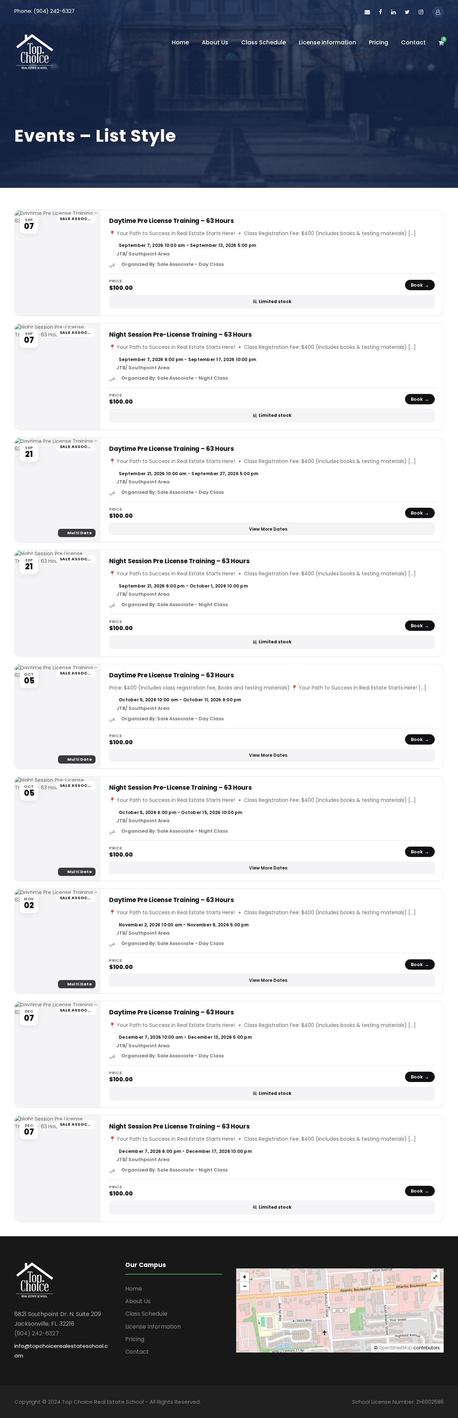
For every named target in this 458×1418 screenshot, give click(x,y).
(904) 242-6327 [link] (36, 1333)
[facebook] (380, 12)
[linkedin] (393, 12)
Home (180, 42)
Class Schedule (263, 42)
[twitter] (407, 12)
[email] (367, 12)
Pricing (378, 42)
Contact (413, 42)
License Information (327, 42)
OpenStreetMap (395, 1348)
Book (420, 285)
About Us (215, 42)
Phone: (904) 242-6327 (44, 11)
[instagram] (421, 12)
